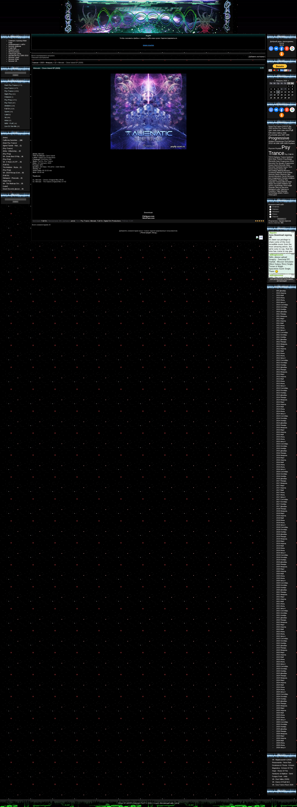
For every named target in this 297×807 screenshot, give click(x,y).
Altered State (287, 182)
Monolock (278, 176)
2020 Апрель (281, 571)
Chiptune (7, 97)
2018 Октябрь (281, 529)
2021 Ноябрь (281, 615)
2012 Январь (281, 342)
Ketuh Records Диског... (12, 189)
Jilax (289, 174)
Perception (278, 184)
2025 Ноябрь (281, 727)
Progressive (279, 138)
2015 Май (280, 434)
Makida (279, 172)
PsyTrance (277, 126)
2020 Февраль (281, 567)
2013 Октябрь (281, 390)
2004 (274, 133)
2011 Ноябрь (281, 337)
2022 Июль (280, 634)
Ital (289, 184)
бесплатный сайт (166, 803)
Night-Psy (8, 94)
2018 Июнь (280, 520)
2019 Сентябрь (282, 555)
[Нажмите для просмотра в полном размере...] (148, 149)
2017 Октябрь (281, 502)
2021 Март (280, 597)
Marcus (278, 187)
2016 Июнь (280, 465)
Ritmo (277, 174)
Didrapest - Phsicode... (11, 178)
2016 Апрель (281, 460)
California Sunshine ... (11, 140)
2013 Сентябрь (282, 388)
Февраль (49, 63)
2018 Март (280, 513)
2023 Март (280, 652)
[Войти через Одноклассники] (281, 54)
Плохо (274, 214)
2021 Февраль (281, 594)
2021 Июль (280, 606)
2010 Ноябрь (281, 309)
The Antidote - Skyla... (11, 167)
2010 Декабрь (281, 312)
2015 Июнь (280, 437)
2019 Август (281, 553)
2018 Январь (281, 509)
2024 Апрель (281, 683)
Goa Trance (9, 88)
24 (271, 98)
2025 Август (281, 720)
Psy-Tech (8, 103)
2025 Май (280, 713)
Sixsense (290, 176)
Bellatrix (285, 184)
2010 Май (280, 295)
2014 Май (280, 407)
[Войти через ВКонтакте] (276, 48)
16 (292, 92)
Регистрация (146, 233)
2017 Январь (281, 481)
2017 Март (280, 485)
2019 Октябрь (281, 557)
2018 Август (281, 525)
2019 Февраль (281, 539)
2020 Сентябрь (282, 583)
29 (289, 98)
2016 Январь (281, 453)
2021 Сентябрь (282, 611)
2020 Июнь (280, 576)
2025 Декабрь (281, 729)
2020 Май (280, 574)
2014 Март (280, 402)
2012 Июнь (280, 353)
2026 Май (280, 740)
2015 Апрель (281, 432)
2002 (270, 128)
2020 (42, 63)
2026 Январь (281, 731)
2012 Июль (280, 356)
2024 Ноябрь (281, 699)
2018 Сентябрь (282, 527)
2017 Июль (280, 495)
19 (278, 95)
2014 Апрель (281, 404)
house (285, 167)
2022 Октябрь (281, 641)
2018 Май (280, 518)
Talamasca (284, 189)
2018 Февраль (281, 511)
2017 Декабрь (281, 506)
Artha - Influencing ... (10, 151)
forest (271, 126)
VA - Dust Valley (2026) (280, 779)
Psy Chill (288, 154)
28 (285, 98)
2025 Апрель (281, 710)
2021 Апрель (281, 599)
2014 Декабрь (281, 423)
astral (73, 221)
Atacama (285, 187)
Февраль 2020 (281, 81)
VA (5, 117)
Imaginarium (276, 178)
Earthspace (273, 180)
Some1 (271, 185)
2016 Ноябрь (281, 476)
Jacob (284, 176)
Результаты (273, 221)
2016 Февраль (281, 455)
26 (278, 98)
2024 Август (281, 692)
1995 (282, 143)
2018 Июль (280, 523)
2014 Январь (281, 397)
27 (282, 98)
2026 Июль (280, 745)
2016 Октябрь (281, 474)
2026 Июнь (280, 743)
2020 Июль (280, 578)
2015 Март (280, 430)
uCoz (177, 803)
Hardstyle (279, 167)
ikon (270, 178)
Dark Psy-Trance (11, 85)
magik (289, 185)
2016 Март (280, 458)
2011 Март (280, 318)
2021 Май (280, 601)
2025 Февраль (281, 706)
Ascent (271, 176)
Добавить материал (257, 56)
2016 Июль (280, 467)
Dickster (272, 174)
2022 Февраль (281, 622)
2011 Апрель (281, 321)
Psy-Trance (8, 91)
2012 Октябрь (281, 363)
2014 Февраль (281, 400)
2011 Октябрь (281, 335)
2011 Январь (281, 314)
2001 (289, 128)
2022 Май (280, 629)
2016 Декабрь (281, 478)
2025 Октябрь (281, 724)
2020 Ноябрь (281, 587)
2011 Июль (280, 328)
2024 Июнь (280, 687)
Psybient (291, 143)
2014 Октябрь (281, 418)
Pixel (285, 185)
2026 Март (280, 736)
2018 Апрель (281, 516)
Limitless (291, 178)
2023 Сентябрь (282, 666)
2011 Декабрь (281, 339)
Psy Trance (85, 221)
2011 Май (280, 323)
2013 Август (281, 386)
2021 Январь (281, 592)
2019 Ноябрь (281, 560)
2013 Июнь (280, 381)
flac (290, 126)
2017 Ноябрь (281, 504)
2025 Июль (280, 717)
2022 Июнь (280, 631)
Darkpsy (277, 157)
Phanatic (272, 187)
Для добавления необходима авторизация (281, 280)
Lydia (278, 189)
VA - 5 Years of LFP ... (11, 162)
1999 (287, 135)
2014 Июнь (280, 409)
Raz (286, 180)
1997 (283, 135)
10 (271, 92)
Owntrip (285, 178)
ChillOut (279, 133)
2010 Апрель (281, 293)
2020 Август (281, 580)
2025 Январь (281, 703)
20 (282, 95)
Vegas (271, 184)
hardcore (289, 157)
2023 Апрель (281, 655)
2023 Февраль (281, 650)
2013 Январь (281, 369)
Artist (6, 120)
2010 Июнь (280, 298)
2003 (287, 130)
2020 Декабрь (281, 590)
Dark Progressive (282, 161)
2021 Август (281, 608)
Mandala (284, 191)
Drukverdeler (288, 172)
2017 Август (281, 497)
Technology (273, 193)
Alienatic (93, 221)
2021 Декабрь (281, 618)
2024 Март (280, 680)
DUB (284, 126)
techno (275, 128)
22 (289, 95)
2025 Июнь (280, 715)
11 (274, 92)
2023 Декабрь (281, 673)
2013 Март (280, 374)
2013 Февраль (281, 372)
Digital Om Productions (112, 221)
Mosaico (287, 171)
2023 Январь (281, 648)
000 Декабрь (281, 291)
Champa (278, 182)
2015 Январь (281, 425)
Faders (285, 193)
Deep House (278, 169)
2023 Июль (280, 662)
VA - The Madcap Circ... (12, 183)
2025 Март (280, 708)
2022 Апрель (281, 627)
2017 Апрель (281, 488)
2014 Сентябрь (282, 416)
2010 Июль (280, 300)
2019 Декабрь (281, 562)
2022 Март (280, 625)
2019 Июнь (280, 548)
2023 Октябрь (281, 669)
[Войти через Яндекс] (286, 48)
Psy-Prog (8, 100)
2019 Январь (281, 536)
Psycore (272, 148)
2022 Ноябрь (281, 643)
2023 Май (280, 657)
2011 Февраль (281, 316)
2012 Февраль (281, 344)
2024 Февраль (281, 678)
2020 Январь (281, 564)
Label (6, 114)
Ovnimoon (272, 172)
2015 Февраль (281, 427)
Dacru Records (280, 165)
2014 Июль (280, 411)
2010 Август (281, 302)
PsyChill (287, 141)
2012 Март (280, 346)
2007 (270, 130)
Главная (35, 63)
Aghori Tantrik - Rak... (11, 146)
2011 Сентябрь (282, 332)
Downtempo (279, 141)
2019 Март (280, 541)
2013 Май (280, 379)
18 (274, 95)
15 (289, 92)
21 (285, 95)
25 (274, 98)
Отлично (275, 207)
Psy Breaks (279, 163)
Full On (7, 109)
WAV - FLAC (9, 123)
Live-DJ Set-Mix (10, 126)
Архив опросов (285, 221)
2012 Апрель (281, 349)
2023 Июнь (280, 659)
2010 (271, 143)
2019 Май (280, 546)
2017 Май (280, 490)
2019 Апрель (281, 543)
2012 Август (281, 358)
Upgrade (272, 182)
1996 (283, 130)
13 (282, 92)
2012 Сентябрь (282, 360)
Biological (272, 189)
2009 (279, 130)
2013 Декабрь (281, 395)
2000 (286, 143)
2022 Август (281, 636)
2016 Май (280, 462)
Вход (154, 233)
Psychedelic (273, 135)
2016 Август (281, 469)
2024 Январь (281, 676)
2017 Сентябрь (282, 499)
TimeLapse (273, 195)
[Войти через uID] (271, 48)
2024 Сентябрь (282, 694)
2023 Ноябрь (281, 671)
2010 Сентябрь (282, 305)
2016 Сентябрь (282, 472)
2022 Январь (281, 620)
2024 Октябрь (281, 696)
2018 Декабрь (281, 534)
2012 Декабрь (281, 367)
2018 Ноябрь (281, 532)
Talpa (278, 191)
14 (285, 92)
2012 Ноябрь (281, 365)
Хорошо (275, 209)
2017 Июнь (280, 492)
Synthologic (278, 185)
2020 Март (280, 569)
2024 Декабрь (281, 701)
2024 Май (280, 685)
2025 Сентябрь (282, 722)
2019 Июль (280, 550)
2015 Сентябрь (282, 444)
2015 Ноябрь (281, 448)
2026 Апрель (281, 738)
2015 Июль (280, 439)
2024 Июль (280, 689)
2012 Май (280, 351)
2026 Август (281, 747)
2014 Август (281, 414)
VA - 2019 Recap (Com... (12, 173)
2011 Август (281, 330)
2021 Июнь (280, 604)
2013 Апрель (281, 376)
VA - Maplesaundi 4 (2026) (282, 759)
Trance (283, 157)
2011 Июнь (280, 325)
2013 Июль (280, 383)
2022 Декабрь (281, 645)
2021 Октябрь (281, 613)
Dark (293, 141)
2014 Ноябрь (281, 421)
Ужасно (275, 216)
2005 (274, 130)
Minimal (280, 171)
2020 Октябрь (281, 585)
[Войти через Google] (292, 48)
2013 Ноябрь (281, 393)
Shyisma (283, 174)
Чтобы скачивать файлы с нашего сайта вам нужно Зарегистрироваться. (148, 38)
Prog (285, 159)
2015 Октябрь (281, 446)
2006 (284, 133)
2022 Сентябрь (282, 638)
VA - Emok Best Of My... (12, 156)
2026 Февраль (281, 734)
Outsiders (272, 191)
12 (55, 63)
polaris (280, 193)
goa (279, 135)
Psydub (278, 148)
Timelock (281, 180)
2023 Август (281, 664)
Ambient (7, 106)
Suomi (6, 112)
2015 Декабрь (281, 451)
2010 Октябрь (281, 307)
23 (292, 95)
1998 (277, 143)
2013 (270, 159)
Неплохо (275, 212)
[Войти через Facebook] (281, 48)
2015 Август (281, 441)
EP (287, 126)
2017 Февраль (281, 483)
